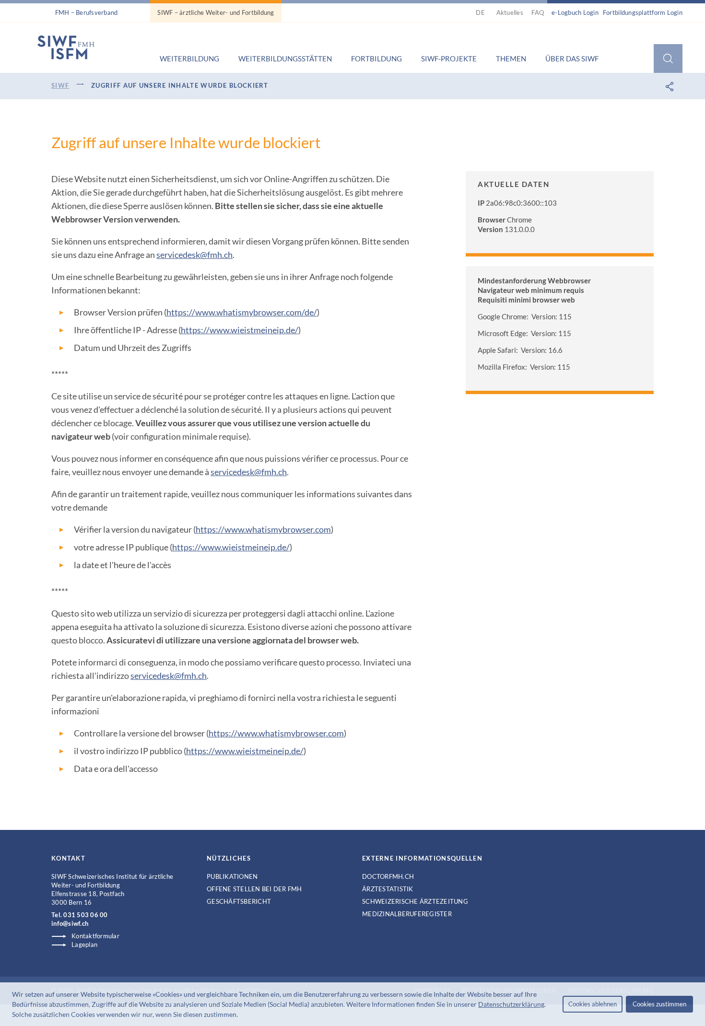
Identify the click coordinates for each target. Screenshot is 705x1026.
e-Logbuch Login (575, 12)
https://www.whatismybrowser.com (263, 529)
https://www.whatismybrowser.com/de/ (241, 312)
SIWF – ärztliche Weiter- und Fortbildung (215, 12)
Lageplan (84, 944)
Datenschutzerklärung (511, 1004)
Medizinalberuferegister (407, 914)
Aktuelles (509, 12)
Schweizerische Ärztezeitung (415, 901)
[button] (240, 1015)
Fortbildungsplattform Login (642, 12)
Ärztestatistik (387, 889)
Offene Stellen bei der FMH (254, 889)
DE (482, 12)
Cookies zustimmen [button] (659, 1004)
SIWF (60, 85)
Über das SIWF (572, 58)
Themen (511, 58)
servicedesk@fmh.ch (194, 254)
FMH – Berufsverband (86, 12)
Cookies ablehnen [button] (592, 1004)
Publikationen (232, 876)
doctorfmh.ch (388, 876)
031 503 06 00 (85, 915)
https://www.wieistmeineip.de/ (239, 330)
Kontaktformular (95, 936)
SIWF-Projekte (449, 58)
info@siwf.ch (69, 923)
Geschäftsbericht (239, 901)
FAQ (537, 12)
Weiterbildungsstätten (285, 58)
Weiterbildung (189, 58)
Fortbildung (376, 58)
